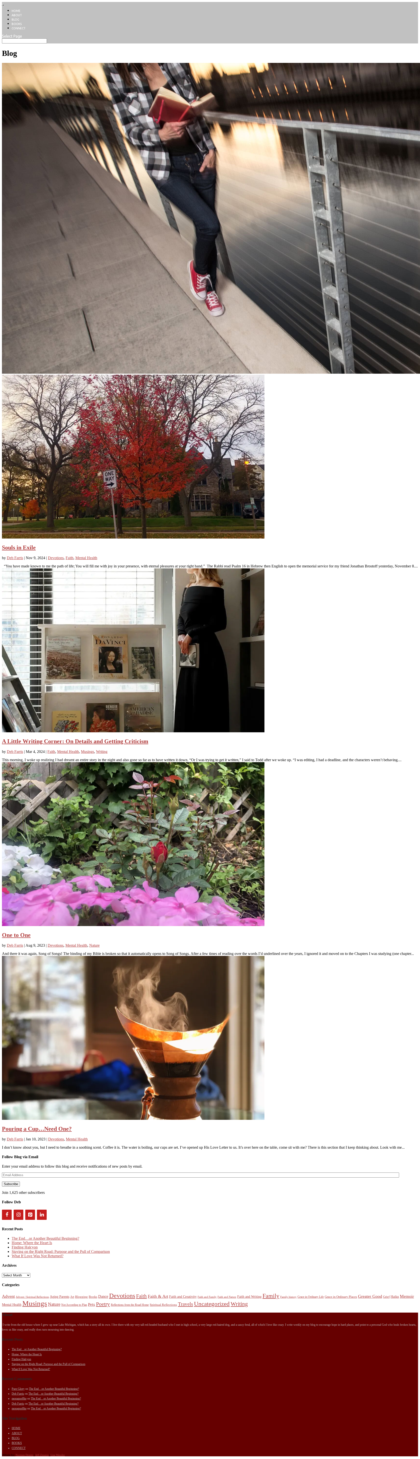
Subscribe (11, 1184)
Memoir (407, 1296)
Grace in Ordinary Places (341, 1297)
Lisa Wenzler (58, 1454)
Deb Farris (15, 558)
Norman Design (24, 1454)
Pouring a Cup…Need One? (37, 1129)
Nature (94, 945)
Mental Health (86, 558)
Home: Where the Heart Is (32, 1243)
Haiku (395, 1297)
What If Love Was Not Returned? (37, 1256)
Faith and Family (207, 1297)
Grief (386, 1297)
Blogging (81, 1297)
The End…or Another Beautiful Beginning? (45, 1238)
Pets (91, 1304)
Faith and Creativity (183, 1297)
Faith (69, 558)
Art (72, 1297)
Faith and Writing (249, 1297)
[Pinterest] (30, 1215)
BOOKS (17, 23)
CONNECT (19, 28)
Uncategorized (212, 1303)
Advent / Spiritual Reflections (32, 1297)
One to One (16, 935)
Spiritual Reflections (163, 1305)
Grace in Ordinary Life (311, 1297)
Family (270, 1295)
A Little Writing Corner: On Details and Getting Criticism (75, 741)
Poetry (103, 1304)
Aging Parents (59, 1297)
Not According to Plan (74, 1305)
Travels (185, 1304)
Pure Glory (18, 1389)
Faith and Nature (227, 1297)
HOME (16, 10)
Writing (101, 752)
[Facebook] (7, 1215)
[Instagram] (18, 1215)
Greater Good (370, 1296)
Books (93, 1297)
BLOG (15, 19)
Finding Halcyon (25, 1247)
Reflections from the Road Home (130, 1305)
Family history (288, 1297)
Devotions (56, 558)
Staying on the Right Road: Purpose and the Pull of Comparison (61, 1251)
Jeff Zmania (42, 1454)
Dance (103, 1296)
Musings (87, 752)
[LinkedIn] (42, 1215)
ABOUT (17, 15)
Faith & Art (158, 1296)
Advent (8, 1296)
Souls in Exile (19, 547)
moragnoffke (19, 1398)
